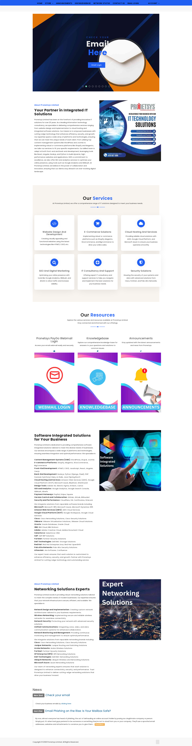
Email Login (133, 3)
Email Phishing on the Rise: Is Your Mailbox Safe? (78, 711)
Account (153, 3)
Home (39, 3)
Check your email (58, 695)
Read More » (99, 724)
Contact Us (119, 3)
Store (48, 3)
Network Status (101, 3)
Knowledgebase (83, 3)
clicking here (66, 703)
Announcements (64, 3)
